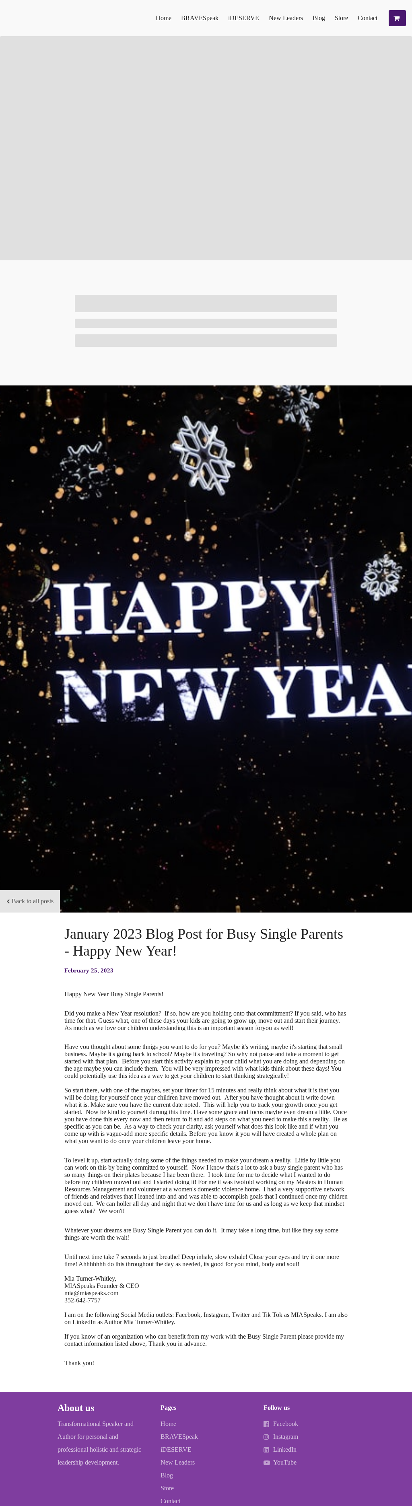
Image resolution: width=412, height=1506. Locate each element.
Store (341, 17)
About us (76, 1408)
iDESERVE (243, 17)
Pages (168, 1407)
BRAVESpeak (199, 17)
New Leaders (286, 17)
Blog (319, 17)
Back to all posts (33, 901)
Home (163, 17)
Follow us (277, 1407)
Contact (367, 17)
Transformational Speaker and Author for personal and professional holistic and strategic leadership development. (99, 1443)
